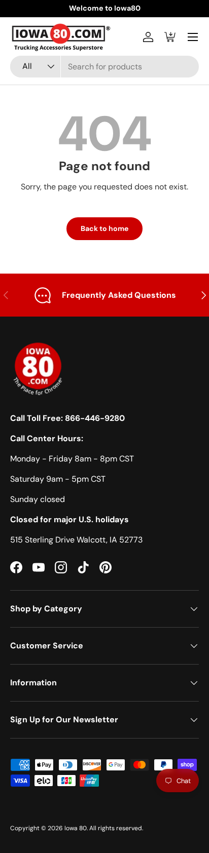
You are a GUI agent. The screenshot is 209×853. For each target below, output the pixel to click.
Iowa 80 (75, 828)
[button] (170, 37)
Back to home (104, 228)
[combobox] (104, 66)
